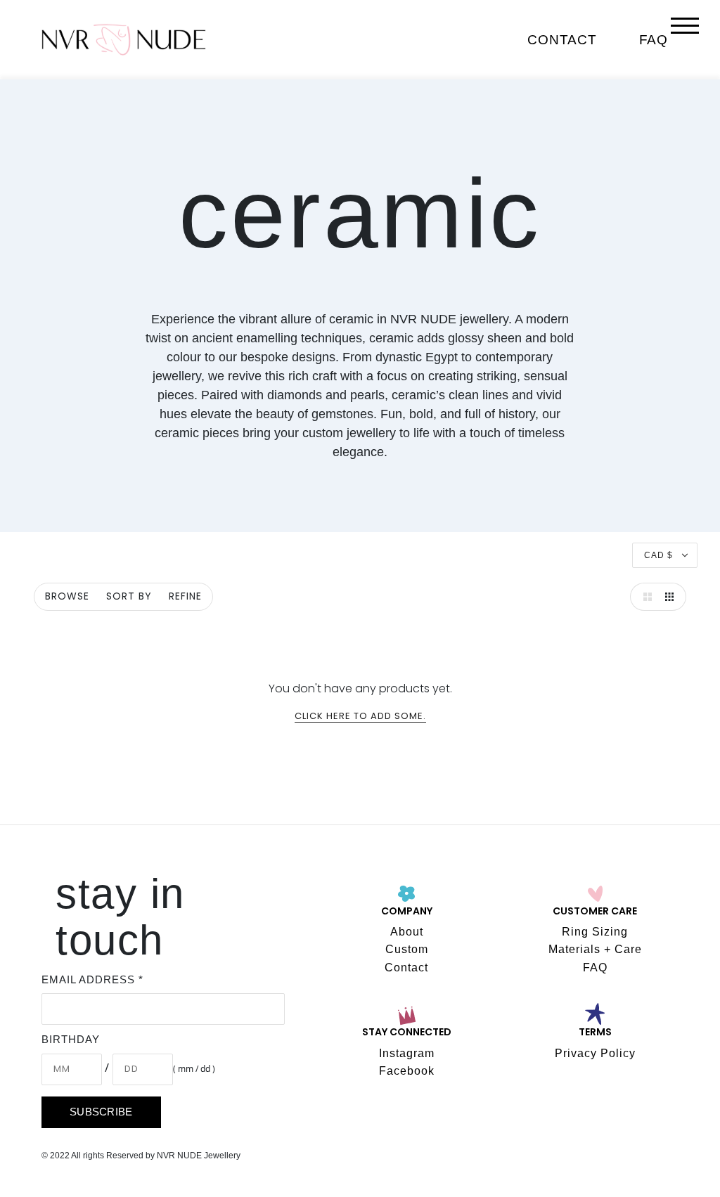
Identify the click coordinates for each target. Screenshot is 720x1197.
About (406, 932)
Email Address (92, 979)
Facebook (407, 1071)
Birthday (70, 1039)
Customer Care (595, 912)
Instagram (407, 1053)
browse (67, 597)
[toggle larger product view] (644, 597)
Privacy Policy (595, 1053)
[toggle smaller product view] (672, 597)
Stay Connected (406, 1033)
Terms (595, 1033)
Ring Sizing (595, 932)
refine (185, 597)
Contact (561, 39)
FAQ (653, 39)
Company (406, 912)
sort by (129, 597)
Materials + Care (595, 949)
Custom (406, 949)
